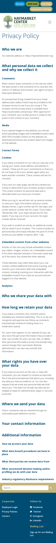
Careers (6, 516)
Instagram (37, 516)
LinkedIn (36, 520)
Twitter (37, 511)
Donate (20, 3)
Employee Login (10, 507)
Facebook (38, 507)
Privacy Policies (9, 511)
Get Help (46, 3)
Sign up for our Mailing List (41, 534)
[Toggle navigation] (49, 22)
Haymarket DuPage (41, 9)
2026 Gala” (32, 3)
